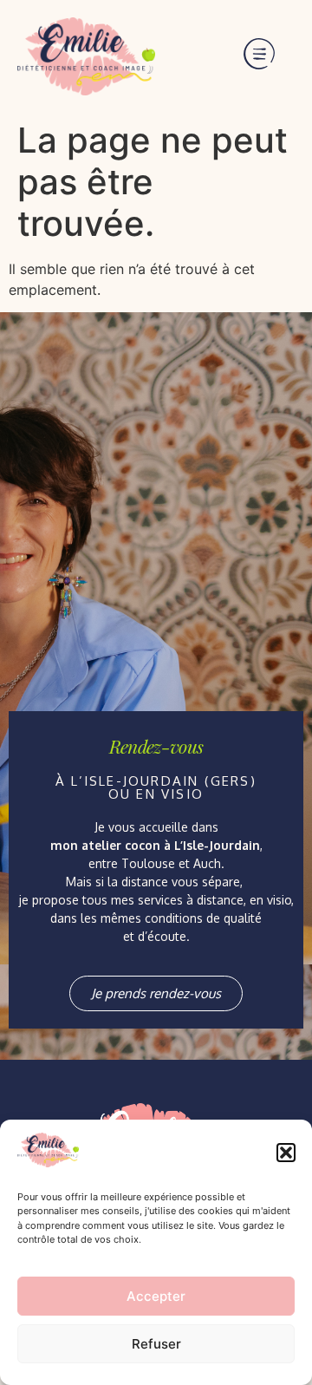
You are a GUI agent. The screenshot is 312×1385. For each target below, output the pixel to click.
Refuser (156, 1344)
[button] (286, 1152)
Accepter (156, 1296)
